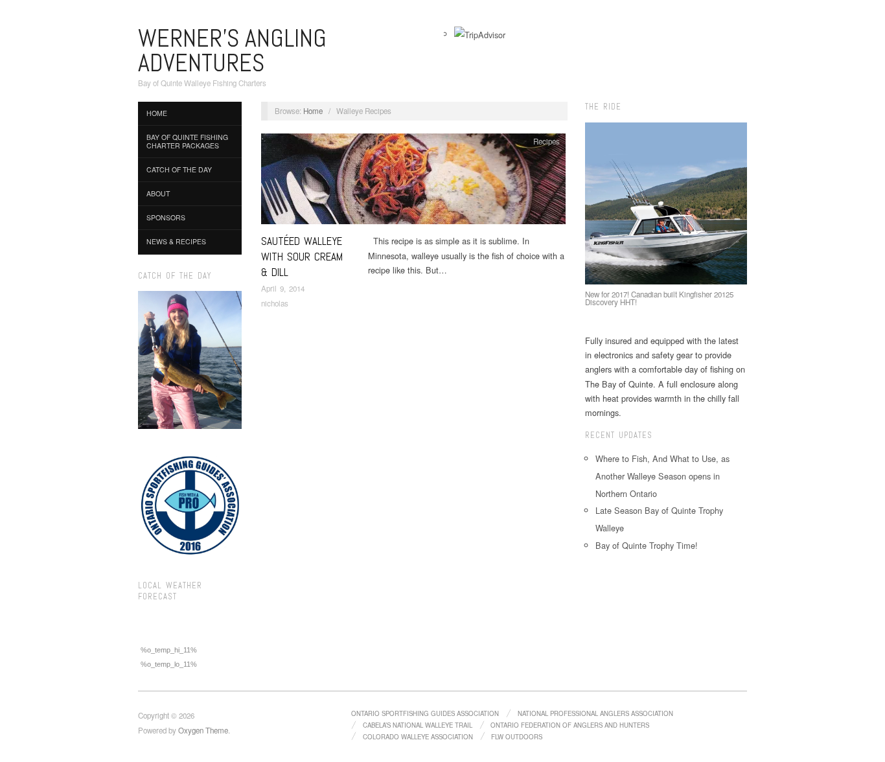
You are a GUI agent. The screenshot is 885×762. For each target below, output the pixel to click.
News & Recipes (176, 241)
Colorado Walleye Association (418, 736)
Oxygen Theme (203, 730)
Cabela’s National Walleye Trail (417, 725)
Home (156, 113)
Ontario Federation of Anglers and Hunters (569, 725)
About (158, 193)
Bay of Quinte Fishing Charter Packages (187, 141)
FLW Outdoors (516, 736)
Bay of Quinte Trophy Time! (646, 545)
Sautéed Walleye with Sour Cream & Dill (302, 256)
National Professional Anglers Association (595, 713)
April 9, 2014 (283, 288)
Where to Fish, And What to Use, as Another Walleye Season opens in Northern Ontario (662, 476)
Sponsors (165, 217)
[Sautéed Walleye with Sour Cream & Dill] (413, 182)
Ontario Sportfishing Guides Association (425, 713)
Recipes (546, 141)
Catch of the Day (179, 169)
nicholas (274, 303)
